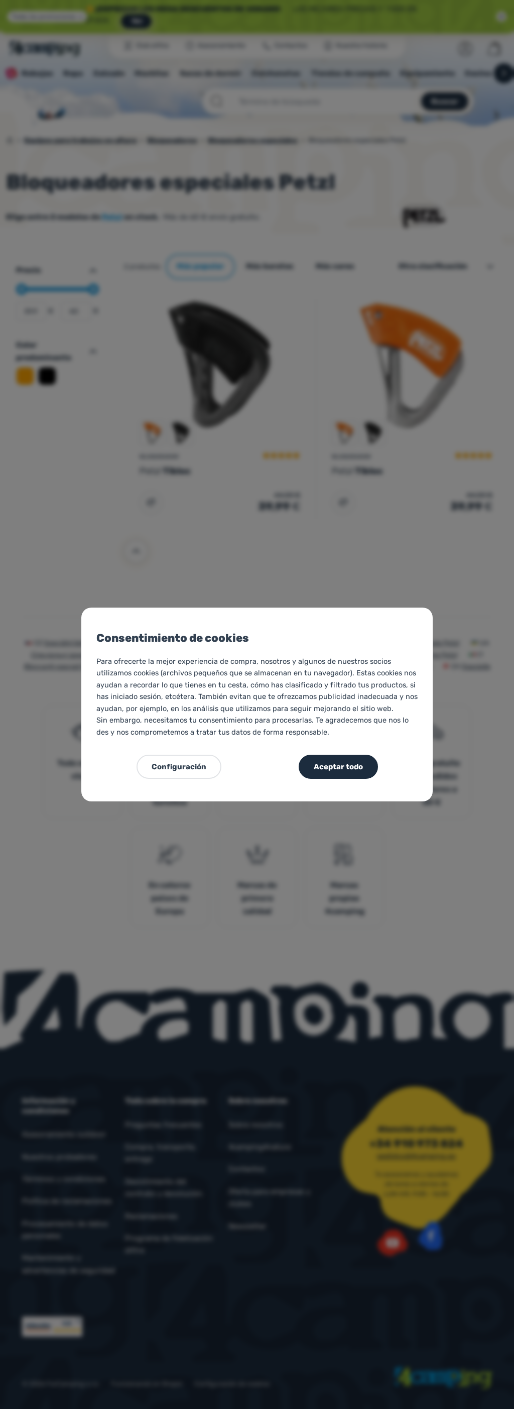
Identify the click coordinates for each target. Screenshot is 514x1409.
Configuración (179, 766)
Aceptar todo (338, 766)
